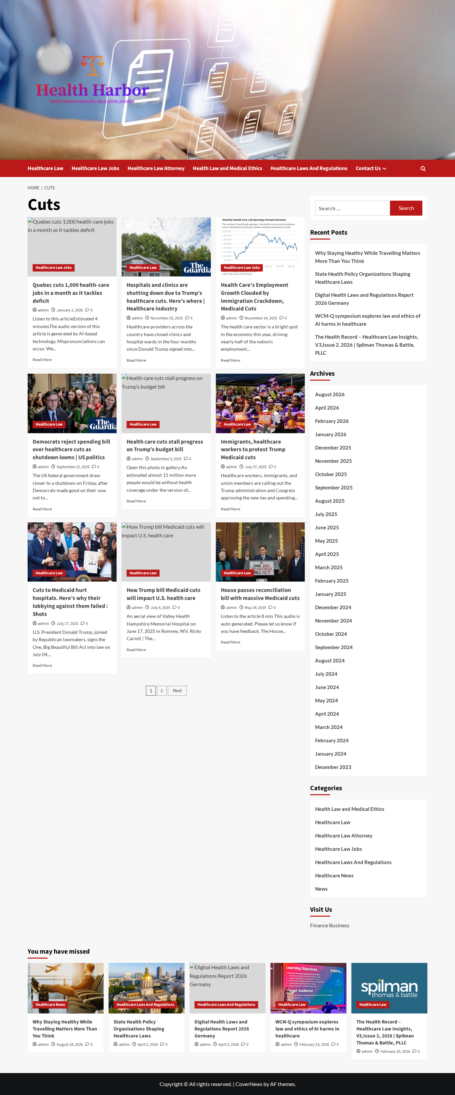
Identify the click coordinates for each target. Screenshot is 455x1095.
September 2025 (334, 487)
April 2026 (327, 408)
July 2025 (326, 514)
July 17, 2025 (67, 624)
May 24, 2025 (255, 608)
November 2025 (333, 461)
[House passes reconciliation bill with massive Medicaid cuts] (260, 552)
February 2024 (332, 740)
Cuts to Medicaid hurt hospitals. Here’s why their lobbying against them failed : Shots (70, 602)
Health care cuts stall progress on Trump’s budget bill (165, 446)
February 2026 (332, 421)
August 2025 (330, 501)
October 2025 (331, 474)
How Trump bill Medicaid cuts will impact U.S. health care (164, 594)
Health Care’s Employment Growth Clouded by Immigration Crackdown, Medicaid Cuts (254, 297)
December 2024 (333, 607)
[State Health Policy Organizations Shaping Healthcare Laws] (147, 988)
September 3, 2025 (166, 459)
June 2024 (327, 687)
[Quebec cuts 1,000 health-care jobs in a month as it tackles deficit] (72, 246)
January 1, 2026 (70, 310)
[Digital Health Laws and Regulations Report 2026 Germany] (227, 988)
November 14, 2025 (261, 318)
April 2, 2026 (229, 1044)
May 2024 (326, 700)
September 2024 (334, 647)
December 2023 (333, 767)
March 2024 (329, 727)
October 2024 (331, 634)
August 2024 (330, 660)
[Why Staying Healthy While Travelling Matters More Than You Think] (66, 988)
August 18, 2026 (70, 1044)
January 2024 (330, 754)
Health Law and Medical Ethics (227, 168)
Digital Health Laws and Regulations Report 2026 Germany (364, 299)
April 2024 (327, 714)
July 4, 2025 (160, 608)
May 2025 (326, 541)
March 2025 (329, 567)
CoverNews (248, 1084)
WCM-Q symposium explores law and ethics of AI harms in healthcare (367, 320)
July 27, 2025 (255, 467)
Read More (42, 359)
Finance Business (329, 925)
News (321, 889)
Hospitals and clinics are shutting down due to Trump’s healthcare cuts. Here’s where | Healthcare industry (166, 297)
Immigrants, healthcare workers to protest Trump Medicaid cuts (253, 450)
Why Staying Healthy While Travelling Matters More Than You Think (367, 257)
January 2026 (330, 434)
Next (177, 690)
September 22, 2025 (73, 467)
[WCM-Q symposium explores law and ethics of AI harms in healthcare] (308, 988)
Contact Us (368, 168)
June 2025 (327, 527)
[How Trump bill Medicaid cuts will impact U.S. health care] (166, 552)
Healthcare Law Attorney (156, 168)
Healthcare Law (45, 168)
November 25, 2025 (167, 318)
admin (43, 310)
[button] (423, 168)
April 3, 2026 (148, 1044)
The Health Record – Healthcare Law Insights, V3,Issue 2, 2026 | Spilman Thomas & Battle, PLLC (366, 345)
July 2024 (326, 674)
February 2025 (332, 581)
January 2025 (330, 594)
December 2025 (333, 448)
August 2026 (330, 394)
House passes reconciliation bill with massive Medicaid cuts (260, 594)
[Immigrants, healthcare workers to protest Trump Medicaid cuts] (260, 403)
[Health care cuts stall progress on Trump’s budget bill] (166, 403)
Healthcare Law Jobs (95, 168)
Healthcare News (334, 875)
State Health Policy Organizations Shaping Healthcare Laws (362, 278)
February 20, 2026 (395, 1051)
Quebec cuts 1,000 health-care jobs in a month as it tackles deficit (71, 293)
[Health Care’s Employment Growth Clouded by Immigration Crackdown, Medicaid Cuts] (260, 246)
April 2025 (327, 554)
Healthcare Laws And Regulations (308, 168)
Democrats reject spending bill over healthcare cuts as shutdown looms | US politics (71, 450)
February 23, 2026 (314, 1044)
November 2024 (333, 621)
